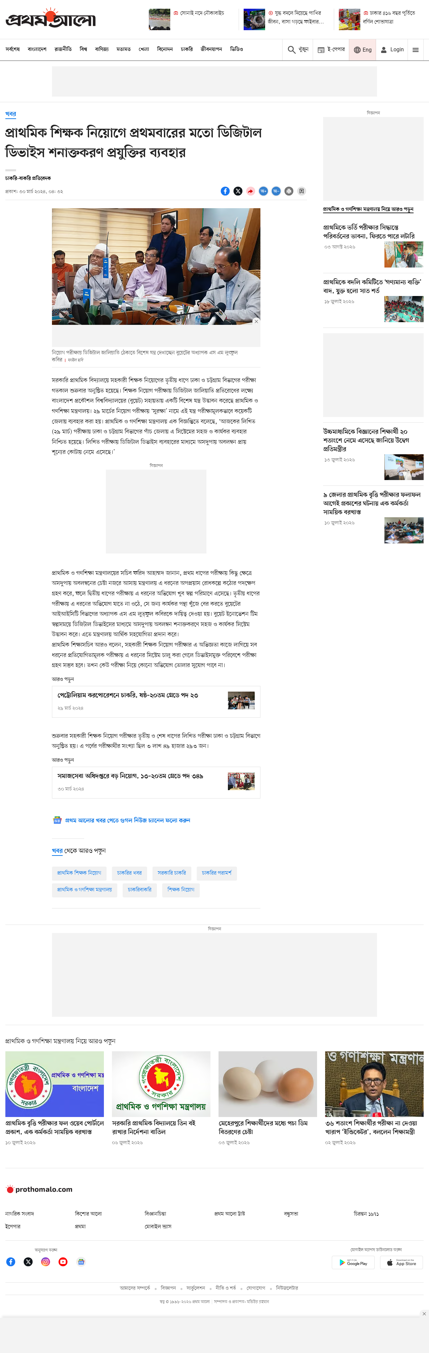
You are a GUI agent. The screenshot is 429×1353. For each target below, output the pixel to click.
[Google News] (81, 1263)
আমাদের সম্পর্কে (135, 1288)
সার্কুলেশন (196, 1288)
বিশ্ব (83, 50)
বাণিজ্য (102, 50)
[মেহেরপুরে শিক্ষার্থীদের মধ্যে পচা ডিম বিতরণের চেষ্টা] (268, 1084)
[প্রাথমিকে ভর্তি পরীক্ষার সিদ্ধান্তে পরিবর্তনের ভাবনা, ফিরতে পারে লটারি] (404, 254)
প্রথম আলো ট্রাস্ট (229, 1214)
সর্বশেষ (13, 50)
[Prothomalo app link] (353, 1263)
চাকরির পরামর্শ (217, 873)
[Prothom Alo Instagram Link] (49, 1263)
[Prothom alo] (50, 19)
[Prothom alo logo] (38, 1192)
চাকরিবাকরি (139, 890)
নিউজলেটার (287, 1288)
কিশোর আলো (88, 1214)
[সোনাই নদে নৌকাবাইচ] (159, 19)
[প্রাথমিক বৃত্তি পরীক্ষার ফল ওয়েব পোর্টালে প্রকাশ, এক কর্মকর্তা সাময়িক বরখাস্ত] (54, 1084)
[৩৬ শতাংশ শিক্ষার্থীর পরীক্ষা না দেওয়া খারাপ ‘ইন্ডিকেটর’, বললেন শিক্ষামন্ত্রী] (374, 1084)
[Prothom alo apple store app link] (401, 1263)
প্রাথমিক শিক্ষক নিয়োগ (79, 873)
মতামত (124, 50)
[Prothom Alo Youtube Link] (66, 1263)
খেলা (144, 50)
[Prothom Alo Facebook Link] (14, 1263)
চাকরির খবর (129, 873)
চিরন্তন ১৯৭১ (366, 1214)
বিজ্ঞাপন (168, 1288)
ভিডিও (236, 50)
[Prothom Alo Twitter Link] (31, 1263)
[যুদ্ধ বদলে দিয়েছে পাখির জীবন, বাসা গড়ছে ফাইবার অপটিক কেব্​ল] (254, 19)
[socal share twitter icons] (239, 195)
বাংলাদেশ (37, 50)
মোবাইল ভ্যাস (158, 1227)
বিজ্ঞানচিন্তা (155, 1214)
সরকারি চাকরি (172, 873)
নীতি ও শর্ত (226, 1288)
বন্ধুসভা (291, 1214)
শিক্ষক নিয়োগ (181, 890)
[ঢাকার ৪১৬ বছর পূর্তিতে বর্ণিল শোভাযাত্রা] (349, 19)
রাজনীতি (63, 50)
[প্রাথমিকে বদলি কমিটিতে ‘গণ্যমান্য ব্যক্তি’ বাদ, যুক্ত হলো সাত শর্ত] (404, 309)
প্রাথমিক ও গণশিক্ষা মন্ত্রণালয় (84, 890)
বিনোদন (165, 50)
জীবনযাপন (211, 50)
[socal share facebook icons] (226, 195)
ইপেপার (12, 1227)
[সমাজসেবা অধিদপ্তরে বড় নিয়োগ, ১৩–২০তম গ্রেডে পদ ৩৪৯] (241, 781)
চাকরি (187, 50)
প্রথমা (80, 1227)
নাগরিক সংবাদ (19, 1214)
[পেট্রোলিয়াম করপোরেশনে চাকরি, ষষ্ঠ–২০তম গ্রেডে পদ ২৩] (241, 700)
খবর (10, 114)
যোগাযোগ (256, 1288)
